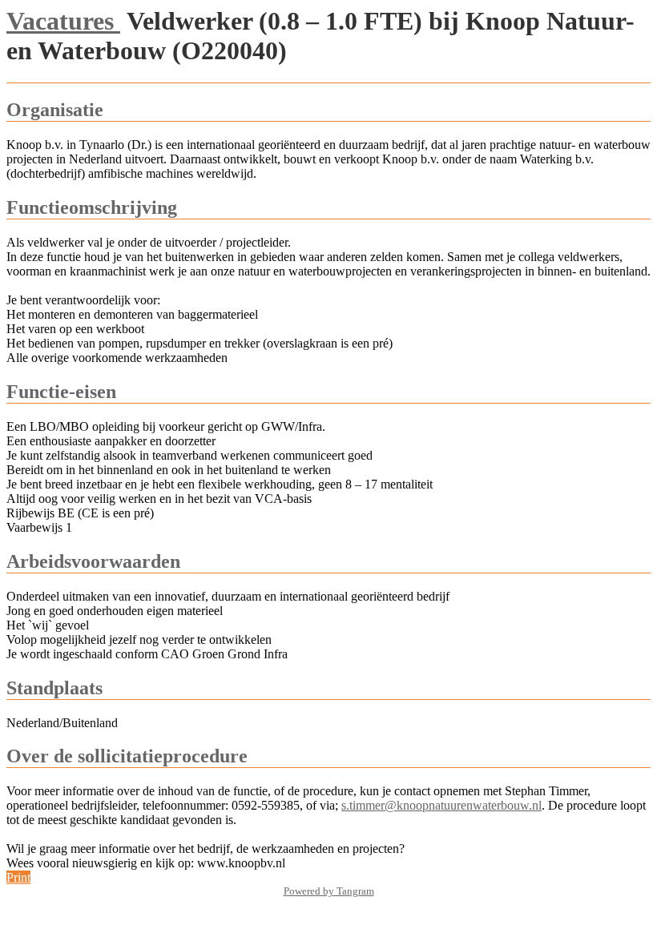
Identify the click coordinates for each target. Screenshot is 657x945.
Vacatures (63, 20)
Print (18, 877)
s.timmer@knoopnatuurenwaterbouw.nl (441, 805)
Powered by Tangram (329, 891)
